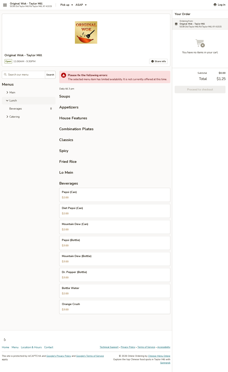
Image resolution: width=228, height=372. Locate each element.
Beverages (30, 108)
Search (50, 74)
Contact (48, 347)
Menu (15, 347)
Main (12, 92)
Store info (160, 61)
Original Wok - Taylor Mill (26, 3)
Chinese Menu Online (159, 356)
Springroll (165, 362)
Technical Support (109, 347)
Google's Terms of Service (90, 356)
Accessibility (163, 347)
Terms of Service (146, 347)
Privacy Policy (128, 347)
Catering (14, 117)
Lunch (13, 100)
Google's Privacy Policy (58, 356)
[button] (114, 195)
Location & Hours (31, 347)
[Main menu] (5, 5)
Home (5, 347)
